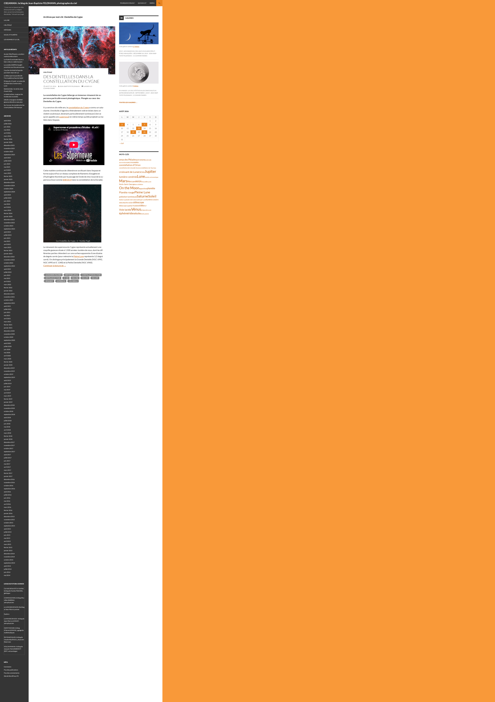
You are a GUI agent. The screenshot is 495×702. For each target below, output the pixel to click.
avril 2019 (7, 393)
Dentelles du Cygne (53, 278)
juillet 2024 (7, 198)
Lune (141, 176)
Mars (123, 181)
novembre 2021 (9, 297)
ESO (140, 172)
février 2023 (8, 250)
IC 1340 (66, 278)
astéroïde (148, 160)
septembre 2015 (9, 526)
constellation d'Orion (130, 165)
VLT (145, 206)
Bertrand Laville (71, 275)
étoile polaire (145, 214)
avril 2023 (7, 244)
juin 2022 (7, 275)
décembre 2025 (9, 145)
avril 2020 (7, 356)
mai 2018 (7, 427)
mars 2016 (7, 507)
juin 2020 (7, 349)
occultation (139, 184)
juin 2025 (7, 164)
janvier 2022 (8, 291)
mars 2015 (7, 544)
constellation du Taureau (147, 168)
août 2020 (7, 343)
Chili (130, 162)
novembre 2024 (9, 185)
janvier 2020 (8, 365)
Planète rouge (126, 192)
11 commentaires (140, 56)
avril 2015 (7, 541)
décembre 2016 (9, 479)
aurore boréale (124, 162)
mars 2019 (7, 396)
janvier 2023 (8, 254)
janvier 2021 (8, 328)
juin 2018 (7, 424)
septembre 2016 (9, 489)
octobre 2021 (8, 300)
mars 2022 (7, 284)
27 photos (136, 46)
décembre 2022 (9, 257)
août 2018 (7, 417)
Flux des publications (11, 670)
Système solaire (152, 199)
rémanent (49, 281)
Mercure (131, 181)
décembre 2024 (9, 182)
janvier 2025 (8, 179)
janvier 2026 (8, 142)
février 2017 (8, 473)
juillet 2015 (7, 532)
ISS (143, 172)
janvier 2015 (8, 550)
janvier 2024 (8, 216)
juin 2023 (7, 238)
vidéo (141, 205)
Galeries (129, 18)
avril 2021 (7, 318)
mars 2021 (7, 322)
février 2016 (8, 510)
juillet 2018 (7, 421)
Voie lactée (125, 209)
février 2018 (8, 436)
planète (151, 188)
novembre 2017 (9, 445)
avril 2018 (7, 430)
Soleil (152, 196)
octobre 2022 (8, 263)
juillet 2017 (7, 458)
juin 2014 (7, 572)
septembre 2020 (9, 340)
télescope (139, 202)
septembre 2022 (9, 266)
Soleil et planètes (10, 35)
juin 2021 (7, 312)
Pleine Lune (78, 256)
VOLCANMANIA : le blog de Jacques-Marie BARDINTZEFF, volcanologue (13, 649)
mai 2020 (7, 353)
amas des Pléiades (127, 159)
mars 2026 (7, 136)
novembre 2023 (9, 223)
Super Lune (142, 200)
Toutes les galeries (128, 102)
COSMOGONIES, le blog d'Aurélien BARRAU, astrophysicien (14, 600)
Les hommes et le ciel (12, 39)
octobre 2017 (8, 448)
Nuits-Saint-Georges (127, 184)
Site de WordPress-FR (11, 676)
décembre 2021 (9, 294)
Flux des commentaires (11, 673)
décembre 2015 (9, 516)
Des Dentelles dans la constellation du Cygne (71, 79)
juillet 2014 (7, 569)
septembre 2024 (9, 192)
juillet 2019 (7, 383)
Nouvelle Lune (146, 182)
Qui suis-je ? (142, 3)
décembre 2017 (9, 442)
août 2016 (7, 492)
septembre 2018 (9, 414)
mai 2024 (7, 204)
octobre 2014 (8, 560)
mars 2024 (7, 210)
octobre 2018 (8, 411)
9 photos (135, 86)
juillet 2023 (7, 235)
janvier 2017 (8, 476)
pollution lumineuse (128, 196)
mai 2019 (7, 390)
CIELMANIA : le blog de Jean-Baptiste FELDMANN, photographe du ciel (40, 3)
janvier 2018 (8, 439)
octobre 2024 (8, 189)
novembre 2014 (9, 557)
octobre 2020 (8, 337)
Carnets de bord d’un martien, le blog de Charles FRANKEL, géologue (14, 591)
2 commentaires (139, 95)
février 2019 (8, 399)
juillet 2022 (7, 272)
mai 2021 (7, 315)
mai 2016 (7, 501)
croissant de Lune (128, 171)
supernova (64, 116)
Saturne (142, 196)
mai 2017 (7, 464)
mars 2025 (7, 173)
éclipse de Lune (146, 210)
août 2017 (7, 455)
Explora (6, 614)
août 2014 (7, 566)
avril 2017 (7, 467)
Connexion (7, 667)
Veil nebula (73, 281)
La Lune (6, 20)
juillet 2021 (7, 309)
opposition (143, 189)
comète (135, 162)
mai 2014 (7, 575)
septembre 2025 (9, 155)
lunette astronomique (151, 177)
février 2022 (8, 288)
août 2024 (7, 195)
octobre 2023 (8, 226)
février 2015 (8, 547)
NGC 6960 (75, 278)
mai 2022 (7, 278)
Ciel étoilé (47, 72)
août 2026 (7, 121)
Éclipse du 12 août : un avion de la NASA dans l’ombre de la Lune (14, 83)
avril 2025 (7, 170)
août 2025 (7, 158)
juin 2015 (7, 535)
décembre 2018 (9, 405)
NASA (139, 181)
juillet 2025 (7, 161)
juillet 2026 (7, 124)
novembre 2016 (9, 482)
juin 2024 (7, 201)
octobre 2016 (8, 486)
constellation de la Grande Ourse (129, 168)
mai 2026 (7, 130)
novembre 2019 (9, 371)
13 (139, 128)
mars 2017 (7, 470)
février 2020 (8, 362)
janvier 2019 (8, 402)
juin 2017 (7, 461)
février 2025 (8, 176)
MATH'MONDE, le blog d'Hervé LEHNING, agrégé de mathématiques (14, 630)
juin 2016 (7, 498)
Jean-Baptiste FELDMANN (70, 86)
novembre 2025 (9, 148)
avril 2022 (7, 281)
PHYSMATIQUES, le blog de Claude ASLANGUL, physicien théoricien (14, 639)
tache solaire (128, 203)
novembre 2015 (9, 520)
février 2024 (8, 213)
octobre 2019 (8, 374)
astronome (140, 160)
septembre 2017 (9, 451)
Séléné (121, 203)
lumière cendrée (128, 176)
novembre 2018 (9, 408)
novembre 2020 (9, 334)
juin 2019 (7, 387)
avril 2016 (7, 504)
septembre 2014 (9, 563)
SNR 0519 (67, 179)
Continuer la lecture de (54, 265)
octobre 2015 (8, 523)
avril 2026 (7, 133)
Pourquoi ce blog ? (127, 3)
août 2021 (7, 306)
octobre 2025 (8, 151)
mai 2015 (7, 538)
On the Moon (129, 188)
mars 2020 (7, 359)
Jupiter (150, 171)
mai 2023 (7, 241)
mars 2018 (7, 433)
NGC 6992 (85, 278)
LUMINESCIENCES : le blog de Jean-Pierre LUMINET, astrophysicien (14, 621)
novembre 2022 (9, 260)
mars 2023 (7, 247)
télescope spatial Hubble (129, 206)
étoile (137, 213)
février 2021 (8, 325)
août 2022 (7, 269)
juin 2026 (7, 127)
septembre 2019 (9, 377)
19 (133, 132)
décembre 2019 (9, 368)
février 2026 (8, 139)
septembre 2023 (9, 229)
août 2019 (7, 380)
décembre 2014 (9, 554)
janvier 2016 (8, 513)
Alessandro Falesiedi (54, 275)
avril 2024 (7, 207)
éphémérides (126, 213)
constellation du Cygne (78, 107)
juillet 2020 (7, 346)
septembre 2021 (9, 303)
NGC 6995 (95, 278)
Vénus (136, 209)
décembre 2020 (9, 331)
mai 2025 (7, 167)
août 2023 (7, 232)
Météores (7, 30)
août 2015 (7, 529)
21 (144, 132)
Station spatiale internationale (129, 200)
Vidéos (152, 3)
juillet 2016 (7, 495)
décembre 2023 (9, 220)
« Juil (122, 143)
